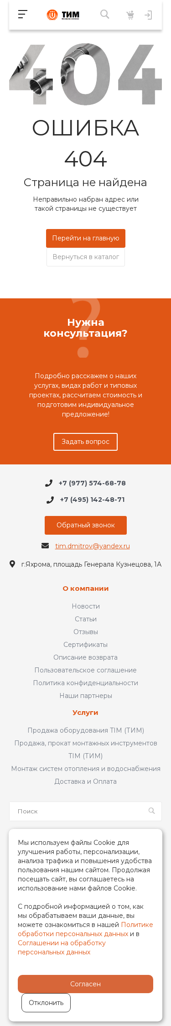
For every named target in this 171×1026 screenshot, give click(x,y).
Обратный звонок (86, 525)
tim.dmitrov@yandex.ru (92, 546)
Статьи (86, 619)
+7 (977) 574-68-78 (92, 483)
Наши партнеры (85, 696)
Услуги (85, 713)
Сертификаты (85, 645)
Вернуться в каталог (85, 257)
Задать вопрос (85, 441)
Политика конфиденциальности (85, 683)
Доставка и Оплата (85, 781)
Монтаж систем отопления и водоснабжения (86, 769)
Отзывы (85, 632)
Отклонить (46, 1003)
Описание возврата (85, 657)
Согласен (85, 984)
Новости (86, 606)
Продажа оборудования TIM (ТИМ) (85, 730)
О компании (85, 589)
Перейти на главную (85, 238)
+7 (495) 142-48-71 (92, 500)
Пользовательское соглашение (85, 670)
